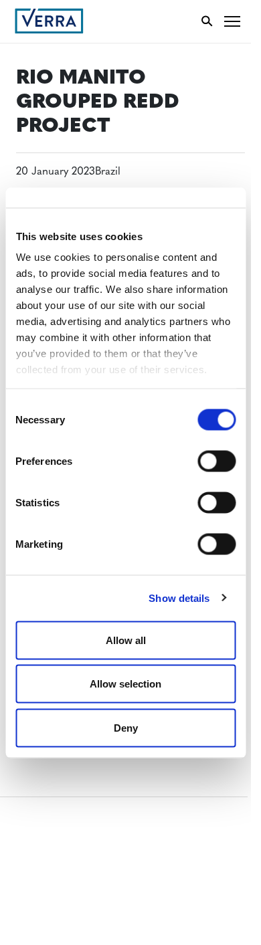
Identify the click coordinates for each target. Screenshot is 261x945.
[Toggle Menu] (232, 21)
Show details (179, 598)
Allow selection (125, 684)
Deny (126, 727)
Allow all (126, 639)
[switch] (216, 460)
